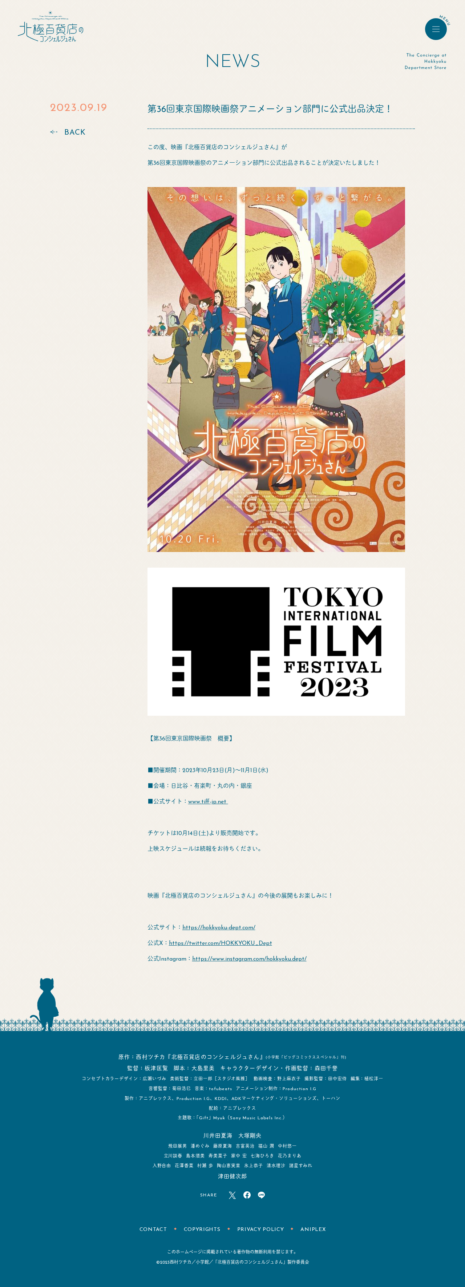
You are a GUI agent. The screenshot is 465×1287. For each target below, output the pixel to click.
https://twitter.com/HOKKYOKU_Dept (220, 943)
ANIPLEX (313, 1229)
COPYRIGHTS (202, 1229)
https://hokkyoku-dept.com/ (218, 928)
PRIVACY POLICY (260, 1229)
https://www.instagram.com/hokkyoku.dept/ (249, 959)
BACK (75, 132)
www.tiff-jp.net (208, 802)
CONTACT (153, 1229)
